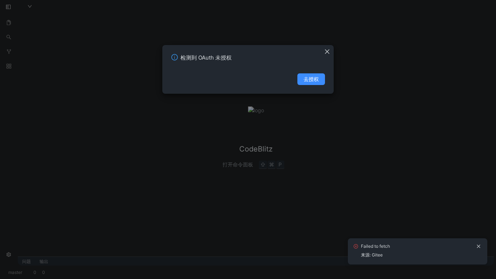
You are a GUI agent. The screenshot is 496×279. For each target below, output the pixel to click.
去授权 (311, 79)
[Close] (329, 49)
